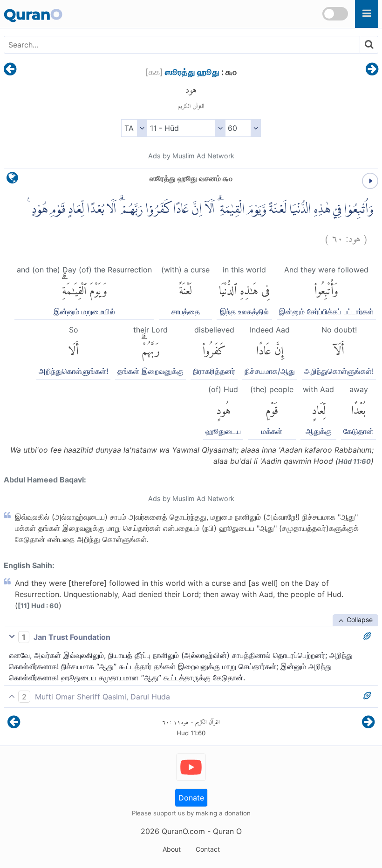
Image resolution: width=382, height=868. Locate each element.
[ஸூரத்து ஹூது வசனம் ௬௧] (372, 70)
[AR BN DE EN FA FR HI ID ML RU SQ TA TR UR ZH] (134, 128)
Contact (208, 849)
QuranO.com (183, 831)
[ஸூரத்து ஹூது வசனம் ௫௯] (10, 70)
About (172, 849)
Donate (191, 797)
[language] (12, 180)
